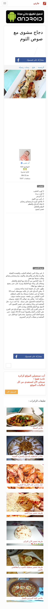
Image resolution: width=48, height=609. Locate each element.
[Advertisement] (24, 123)
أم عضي (26, 163)
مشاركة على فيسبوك (35, 60)
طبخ (33, 67)
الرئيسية (41, 67)
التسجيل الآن (11, 392)
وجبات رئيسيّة (24, 67)
